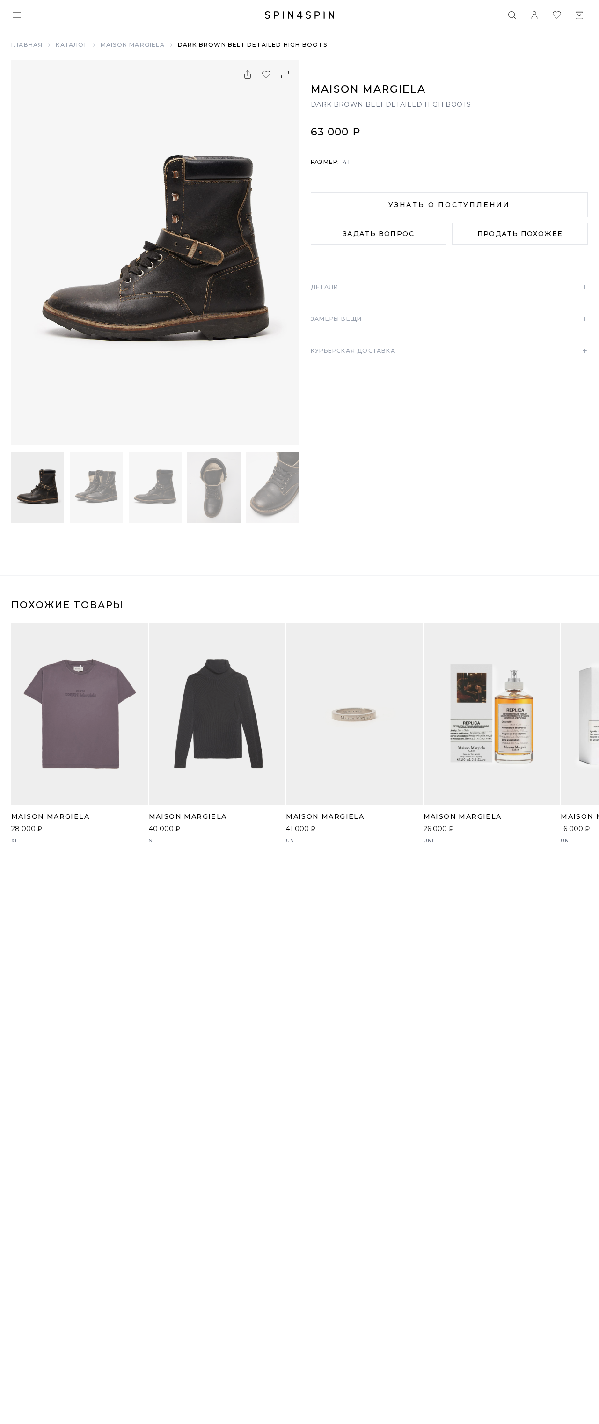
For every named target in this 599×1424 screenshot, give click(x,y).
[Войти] (534, 15)
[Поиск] (512, 15)
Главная (27, 44)
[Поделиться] (247, 74)
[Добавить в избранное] (266, 74)
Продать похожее (520, 234)
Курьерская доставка (449, 351)
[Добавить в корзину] (136, 793)
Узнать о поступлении (449, 204)
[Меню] (16, 15)
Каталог (71, 44)
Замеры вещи (449, 319)
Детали (449, 287)
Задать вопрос (378, 234)
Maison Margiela (133, 44)
